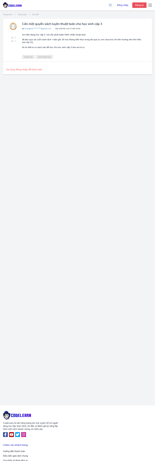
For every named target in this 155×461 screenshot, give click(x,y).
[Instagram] (23, 434)
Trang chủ (7, 14)
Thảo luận (22, 14)
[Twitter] (17, 434)
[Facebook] (5, 434)
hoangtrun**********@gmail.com (38, 28)
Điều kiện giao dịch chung (15, 455)
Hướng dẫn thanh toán (14, 451)
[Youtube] (11, 434)
